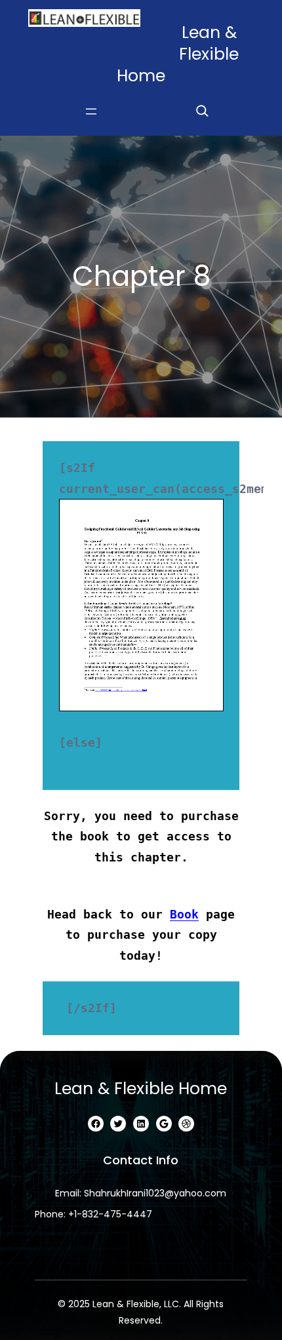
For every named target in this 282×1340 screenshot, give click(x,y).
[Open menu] (91, 111)
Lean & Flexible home (140, 1088)
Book (184, 914)
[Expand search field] (202, 110)
